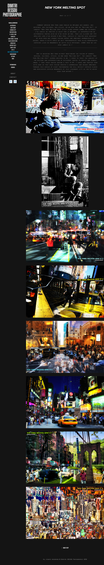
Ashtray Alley (13, 45)
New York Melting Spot (13, 52)
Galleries (13, 23)
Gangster (13, 36)
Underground (13, 54)
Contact (13, 77)
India (13, 58)
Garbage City (13, 30)
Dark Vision (13, 28)
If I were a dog (13, 34)
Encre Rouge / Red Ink (13, 39)
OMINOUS (13, 67)
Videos (13, 65)
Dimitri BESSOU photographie (12, 10)
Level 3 (13, 50)
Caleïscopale (13, 25)
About (13, 73)
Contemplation (13, 32)
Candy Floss (13, 47)
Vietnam (13, 56)
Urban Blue (13, 43)
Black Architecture (13, 41)
